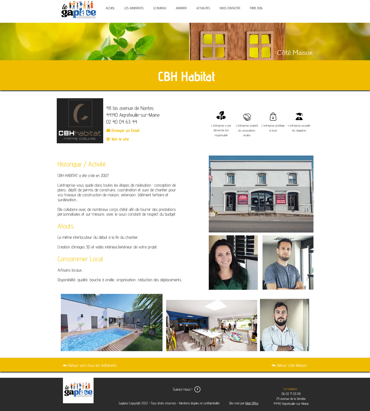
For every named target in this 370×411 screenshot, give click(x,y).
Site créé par (243, 403)
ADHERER (181, 8)
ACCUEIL (110, 8)
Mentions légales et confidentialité (199, 403)
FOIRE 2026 (256, 8)
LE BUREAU (159, 8)
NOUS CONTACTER (230, 8)
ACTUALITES (203, 8)
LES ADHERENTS (134, 8)
